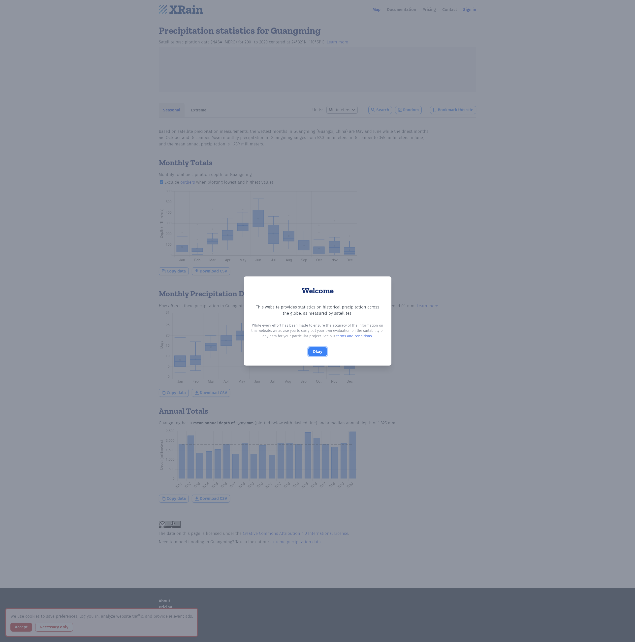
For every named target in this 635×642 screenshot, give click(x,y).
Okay (317, 351)
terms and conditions (354, 336)
